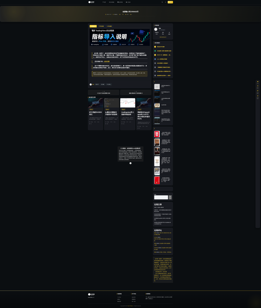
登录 (171, 2)
